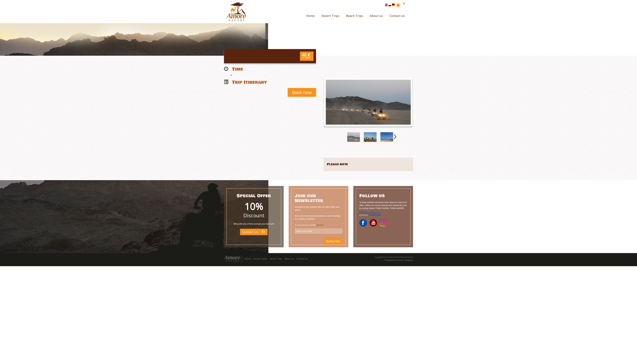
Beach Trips (354, 16)
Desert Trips (330, 16)
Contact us (397, 16)
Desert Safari (260, 258)
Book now (302, 92)
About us (376, 16)
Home (310, 16)
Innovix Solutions (404, 260)
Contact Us (250, 232)
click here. (320, 225)
